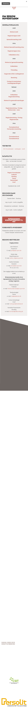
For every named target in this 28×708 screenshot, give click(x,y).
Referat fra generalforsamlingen (14, 100)
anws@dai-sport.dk (16, 265)
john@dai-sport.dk (16, 250)
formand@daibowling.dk (16, 311)
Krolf (14, 182)
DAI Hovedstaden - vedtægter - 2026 (14, 149)
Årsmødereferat (14, 127)
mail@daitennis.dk (16, 296)
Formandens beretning (14, 129)
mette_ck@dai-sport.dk (16, 258)
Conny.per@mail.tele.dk (16, 304)
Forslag (20, 108)
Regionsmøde (14, 119)
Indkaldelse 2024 (14, 54)
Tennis (14, 178)
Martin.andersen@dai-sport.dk (16, 288)
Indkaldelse (14, 66)
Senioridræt (14, 180)
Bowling (14, 176)
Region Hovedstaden (14, 172)
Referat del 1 (12, 110)
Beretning (14, 77)
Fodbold (14, 174)
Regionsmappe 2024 (14, 51)
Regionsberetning (11, 108)
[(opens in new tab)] (14, 706)
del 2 (18, 110)
